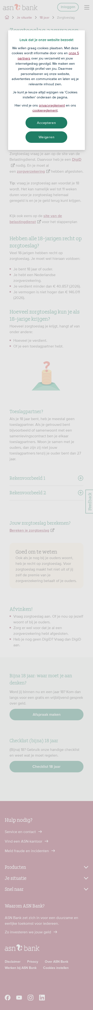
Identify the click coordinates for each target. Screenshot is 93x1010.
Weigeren (47, 137)
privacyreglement (52, 105)
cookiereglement (44, 110)
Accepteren (46, 123)
